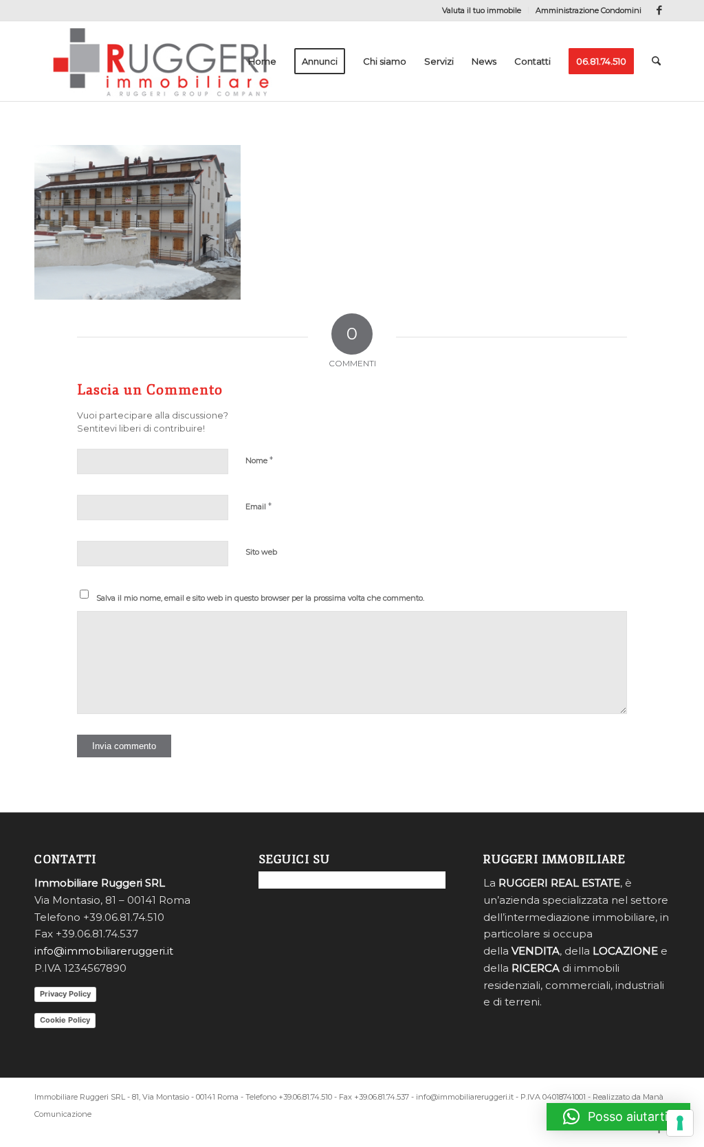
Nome (259, 459)
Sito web (261, 552)
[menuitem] (482, 10)
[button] (618, 1117)
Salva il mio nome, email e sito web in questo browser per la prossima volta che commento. (260, 598)
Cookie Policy (65, 1020)
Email (258, 505)
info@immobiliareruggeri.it (103, 950)
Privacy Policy (65, 994)
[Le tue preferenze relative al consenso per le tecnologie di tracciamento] (680, 1123)
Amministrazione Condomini (588, 10)
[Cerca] (656, 61)
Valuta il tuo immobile (481, 10)
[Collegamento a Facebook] (659, 10)
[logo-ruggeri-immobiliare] (160, 61)
